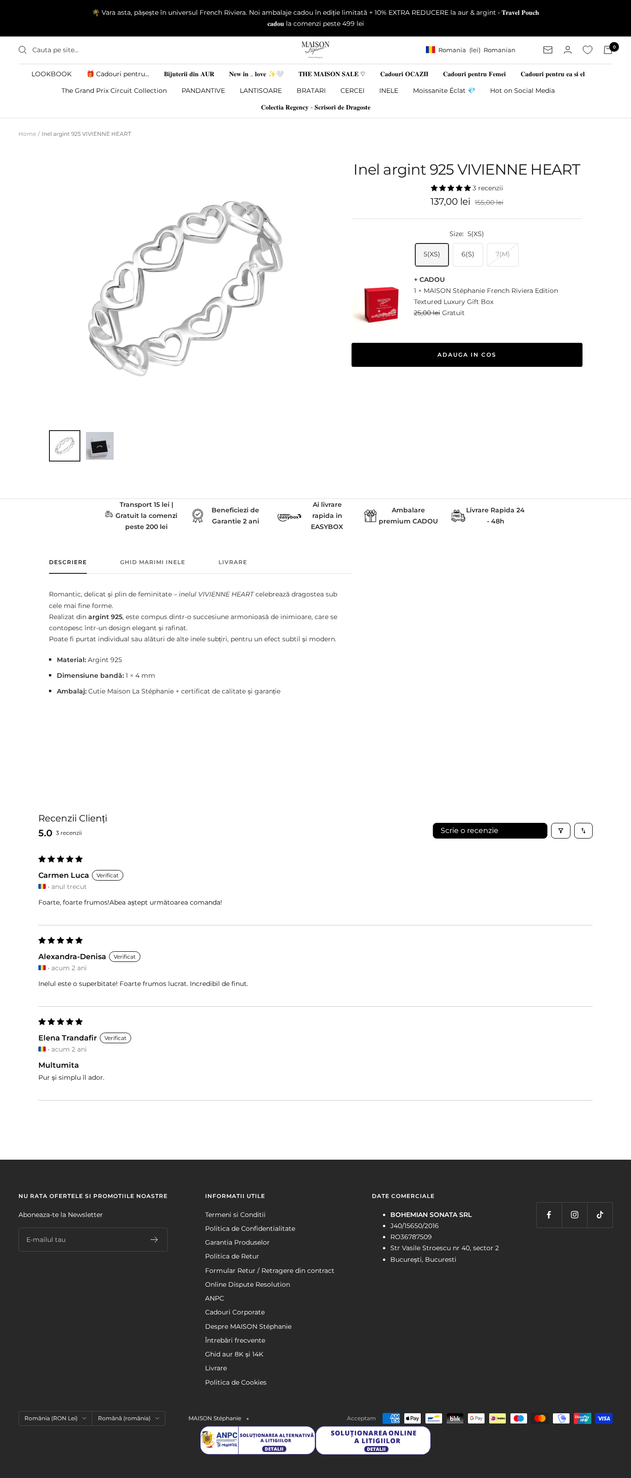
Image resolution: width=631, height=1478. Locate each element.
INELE (388, 90)
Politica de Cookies (236, 1382)
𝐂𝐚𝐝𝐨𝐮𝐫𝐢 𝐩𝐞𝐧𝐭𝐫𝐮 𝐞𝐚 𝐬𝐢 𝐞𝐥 (553, 73)
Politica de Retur (232, 1256)
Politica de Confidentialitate (250, 1228)
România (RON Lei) (51, 1418)
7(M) (503, 254)
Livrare (232, 562)
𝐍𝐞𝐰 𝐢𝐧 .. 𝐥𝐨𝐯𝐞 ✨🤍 (256, 73)
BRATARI (311, 90)
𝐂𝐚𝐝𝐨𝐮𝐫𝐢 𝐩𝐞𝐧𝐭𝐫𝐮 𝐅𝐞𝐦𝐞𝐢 (474, 73)
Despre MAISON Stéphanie (248, 1326)
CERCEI (352, 90)
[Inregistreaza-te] (154, 1239)
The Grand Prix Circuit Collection (114, 90)
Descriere (68, 562)
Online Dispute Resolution (247, 1284)
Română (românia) (124, 1418)
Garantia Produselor (237, 1242)
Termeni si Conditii (235, 1214)
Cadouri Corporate (235, 1312)
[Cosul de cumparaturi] (608, 50)
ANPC (214, 1298)
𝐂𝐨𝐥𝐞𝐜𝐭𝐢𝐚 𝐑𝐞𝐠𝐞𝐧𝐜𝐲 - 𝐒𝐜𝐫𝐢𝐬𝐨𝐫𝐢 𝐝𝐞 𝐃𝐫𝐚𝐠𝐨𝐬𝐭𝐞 (315, 107)
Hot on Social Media (522, 90)
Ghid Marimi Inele (152, 562)
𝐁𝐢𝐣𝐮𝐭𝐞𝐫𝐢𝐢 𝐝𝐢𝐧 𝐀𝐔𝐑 (189, 73)
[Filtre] (560, 831)
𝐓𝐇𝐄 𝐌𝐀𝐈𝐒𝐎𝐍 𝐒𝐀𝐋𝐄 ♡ (331, 73)
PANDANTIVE (203, 90)
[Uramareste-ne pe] (549, 1215)
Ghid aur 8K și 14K (234, 1354)
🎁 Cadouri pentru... (117, 73)
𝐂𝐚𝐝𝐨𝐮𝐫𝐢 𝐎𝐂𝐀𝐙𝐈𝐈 (404, 73)
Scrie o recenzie (469, 830)
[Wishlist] (587, 50)
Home (27, 133)
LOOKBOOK (51, 73)
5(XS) (432, 254)
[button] (452, 188)
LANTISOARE (261, 90)
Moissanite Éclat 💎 (444, 90)
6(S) (467, 254)
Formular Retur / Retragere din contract (269, 1270)
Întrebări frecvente (235, 1340)
